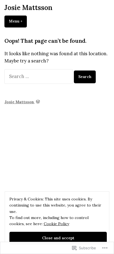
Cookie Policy (56, 223)
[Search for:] (39, 76)
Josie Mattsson (28, 7)
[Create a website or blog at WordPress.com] (38, 101)
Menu (18, 21)
